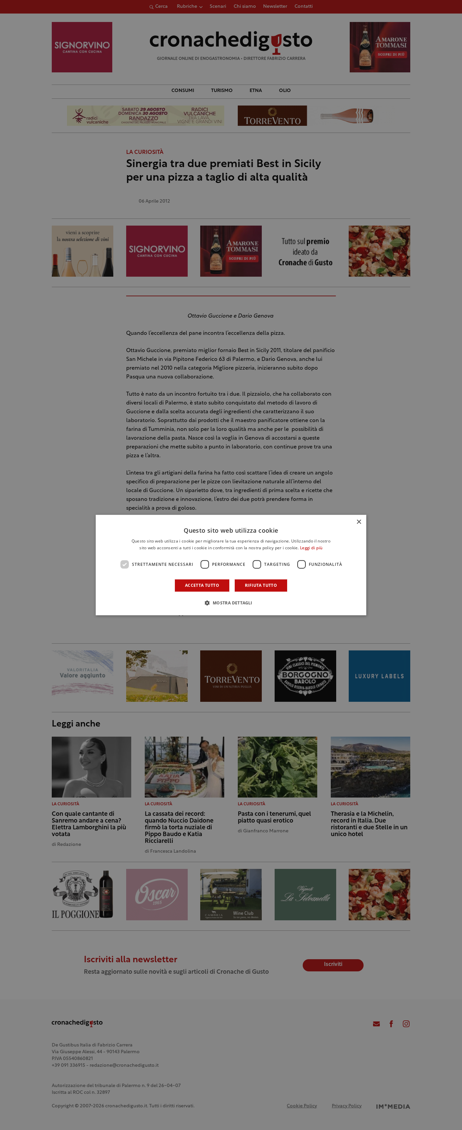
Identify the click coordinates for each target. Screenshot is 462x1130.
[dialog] (231, 565)
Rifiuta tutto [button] (261, 585)
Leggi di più (311, 548)
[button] (231, 603)
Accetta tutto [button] (202, 585)
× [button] (358, 522)
